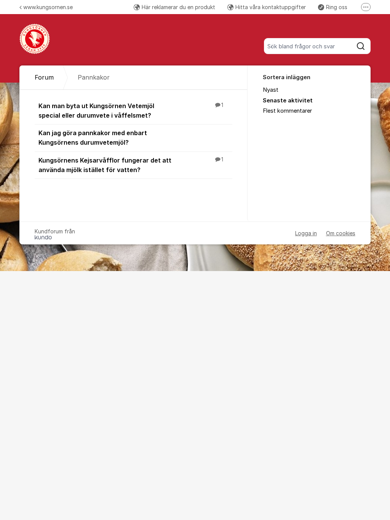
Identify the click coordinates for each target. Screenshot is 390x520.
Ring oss (336, 7)
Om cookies (340, 233)
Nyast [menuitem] (270, 89)
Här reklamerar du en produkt (178, 7)
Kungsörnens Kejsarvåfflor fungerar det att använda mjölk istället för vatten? (130, 165)
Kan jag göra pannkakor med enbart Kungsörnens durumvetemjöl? (92, 137)
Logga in (306, 233)
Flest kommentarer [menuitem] (287, 110)
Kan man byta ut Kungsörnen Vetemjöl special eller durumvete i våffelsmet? (130, 110)
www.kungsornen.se (48, 7)
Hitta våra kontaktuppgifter (270, 7)
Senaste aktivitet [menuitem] (288, 100)
